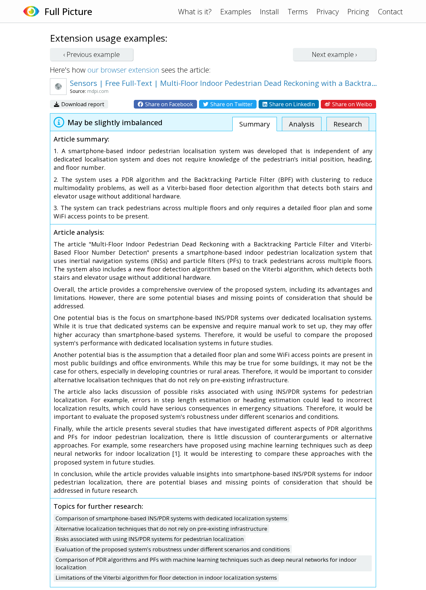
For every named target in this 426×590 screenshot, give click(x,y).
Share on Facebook (168, 104)
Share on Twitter (231, 104)
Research (347, 124)
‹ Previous (91, 54)
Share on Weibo (351, 104)
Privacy (328, 11)
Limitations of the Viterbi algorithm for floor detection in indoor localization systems (166, 577)
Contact (390, 11)
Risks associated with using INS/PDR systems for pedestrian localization (150, 539)
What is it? (195, 11)
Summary (254, 124)
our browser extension (123, 70)
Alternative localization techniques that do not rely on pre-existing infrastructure (161, 528)
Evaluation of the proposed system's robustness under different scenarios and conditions (173, 549)
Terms (298, 11)
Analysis (302, 124)
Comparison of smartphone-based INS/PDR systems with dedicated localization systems (171, 518)
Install (269, 11)
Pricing (358, 11)
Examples (235, 11)
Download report (82, 104)
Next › (334, 54)
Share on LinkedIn (291, 104)
